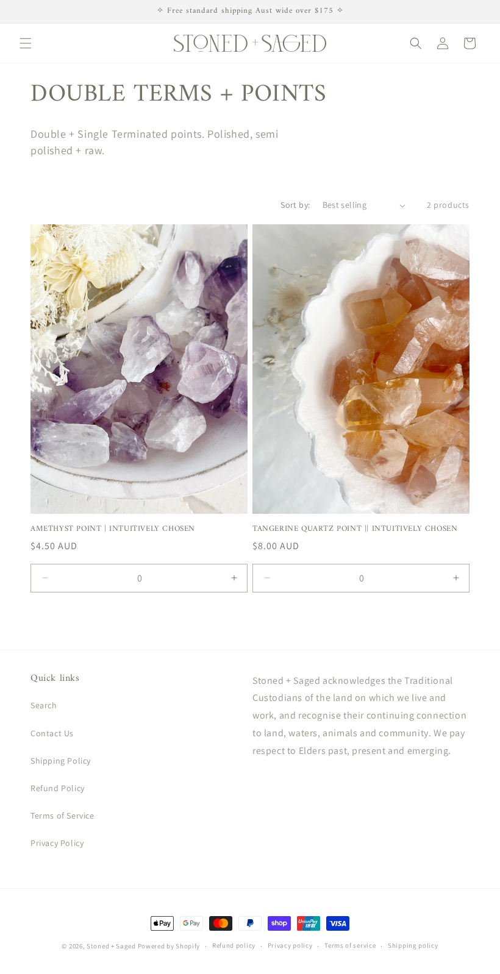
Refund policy (233, 945)
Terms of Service (62, 815)
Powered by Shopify (169, 946)
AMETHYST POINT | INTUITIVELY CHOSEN (112, 529)
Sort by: (295, 204)
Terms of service (350, 945)
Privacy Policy (57, 842)
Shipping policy (413, 945)
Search (43, 705)
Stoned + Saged (111, 946)
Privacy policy (290, 945)
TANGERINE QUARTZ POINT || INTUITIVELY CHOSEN (354, 529)
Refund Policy (57, 788)
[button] (25, 43)
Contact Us (52, 733)
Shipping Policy (60, 760)
